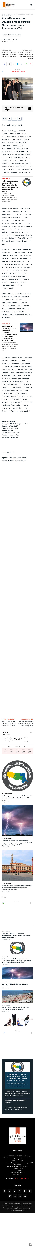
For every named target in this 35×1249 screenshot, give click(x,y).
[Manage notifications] (30, 1244)
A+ (20, 119)
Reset (14, 119)
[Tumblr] (22, 64)
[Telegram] (17, 64)
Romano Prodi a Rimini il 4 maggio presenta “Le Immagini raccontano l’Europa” (25, 724)
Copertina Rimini (6, 931)
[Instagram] (9, 1191)
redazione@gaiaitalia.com (21, 1178)
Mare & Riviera (5, 982)
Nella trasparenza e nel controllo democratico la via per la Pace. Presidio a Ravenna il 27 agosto (16, 935)
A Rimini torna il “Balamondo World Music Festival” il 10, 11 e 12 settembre (15, 1008)
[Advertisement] (17, 498)
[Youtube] (25, 1196)
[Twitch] (10, 1196)
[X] (9, 64)
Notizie (8, 14)
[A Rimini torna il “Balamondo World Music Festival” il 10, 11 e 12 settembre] (17, 1020)
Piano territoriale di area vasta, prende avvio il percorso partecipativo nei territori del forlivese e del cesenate (17, 888)
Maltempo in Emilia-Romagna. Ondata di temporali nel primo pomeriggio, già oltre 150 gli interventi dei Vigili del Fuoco (17, 960)
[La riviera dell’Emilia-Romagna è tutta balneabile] (17, 996)
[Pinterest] (30, 64)
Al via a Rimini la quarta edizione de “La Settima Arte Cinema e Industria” (9, 54)
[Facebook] (5, 64)
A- (10, 119)
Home (3, 14)
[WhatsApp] (26, 64)
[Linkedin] (13, 64)
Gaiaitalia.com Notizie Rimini (15, 1080)
